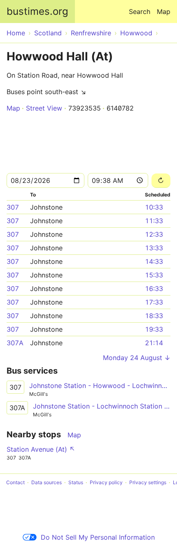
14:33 (154, 261)
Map (163, 11)
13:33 (154, 248)
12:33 (154, 234)
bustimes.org (37, 11)
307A (15, 343)
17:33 (154, 302)
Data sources (46, 482)
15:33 (154, 275)
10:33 (154, 207)
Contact (15, 482)
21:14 (154, 343)
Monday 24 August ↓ (136, 357)
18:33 (154, 316)
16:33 (154, 288)
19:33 (154, 329)
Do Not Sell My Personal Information (98, 537)
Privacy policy (106, 482)
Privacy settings (147, 482)
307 (13, 207)
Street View (44, 108)
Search (139, 11)
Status (75, 482)
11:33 (154, 221)
